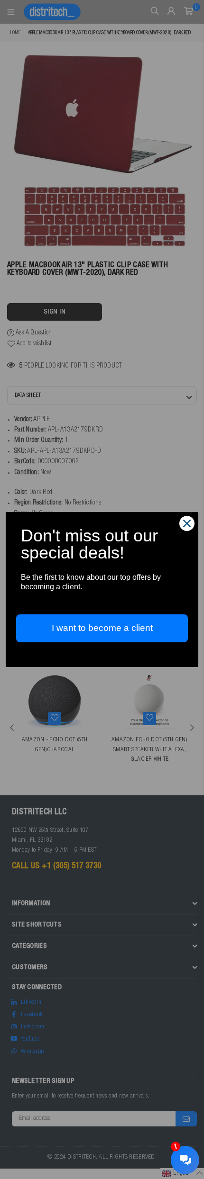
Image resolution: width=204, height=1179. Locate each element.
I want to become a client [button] (102, 628)
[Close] (187, 523)
